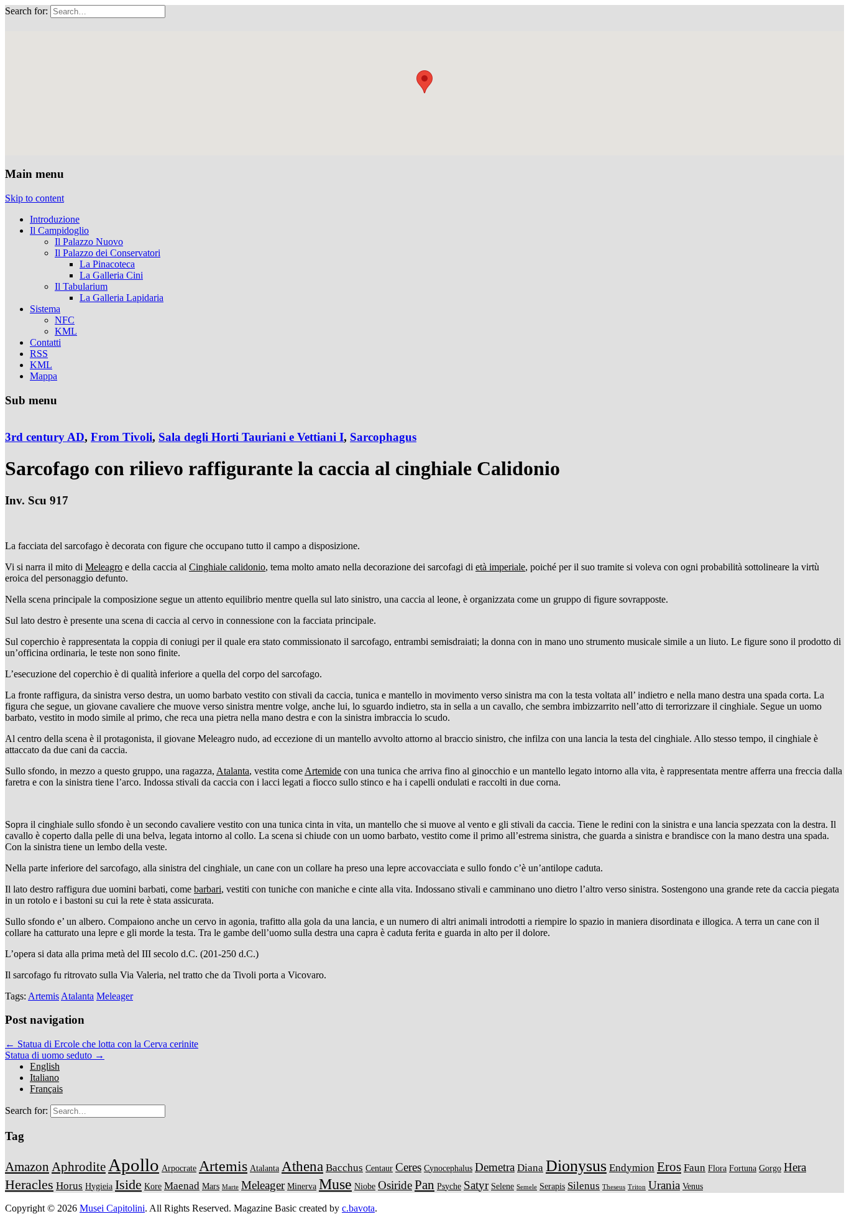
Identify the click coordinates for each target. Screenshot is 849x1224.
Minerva (301, 1186)
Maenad (182, 1186)
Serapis (552, 1186)
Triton (637, 1187)
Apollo (133, 1165)
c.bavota (358, 1208)
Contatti (45, 342)
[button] (424, 81)
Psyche (449, 1186)
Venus (692, 1186)
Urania (664, 1185)
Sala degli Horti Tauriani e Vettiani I (251, 436)
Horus (69, 1186)
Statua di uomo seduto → (54, 1055)
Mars (210, 1186)
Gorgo (770, 1168)
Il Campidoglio (59, 230)
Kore (153, 1186)
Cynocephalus (448, 1168)
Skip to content (34, 198)
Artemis (43, 996)
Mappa (43, 376)
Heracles (29, 1184)
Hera (795, 1167)
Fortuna (742, 1168)
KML (66, 331)
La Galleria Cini (111, 275)
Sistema (45, 309)
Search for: (26, 11)
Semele (526, 1187)
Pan (424, 1184)
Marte (230, 1187)
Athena (302, 1166)
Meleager (114, 996)
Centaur (379, 1168)
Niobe (364, 1186)
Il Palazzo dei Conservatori (107, 253)
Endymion (631, 1168)
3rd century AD (45, 436)
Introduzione (55, 219)
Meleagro (103, 567)
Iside (128, 1184)
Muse (335, 1183)
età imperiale (500, 567)
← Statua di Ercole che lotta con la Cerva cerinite (101, 1044)
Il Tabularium (81, 286)
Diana (530, 1168)
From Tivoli (121, 436)
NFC (65, 320)
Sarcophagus (383, 436)
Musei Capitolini (112, 1208)
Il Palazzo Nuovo (89, 241)
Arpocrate (179, 1168)
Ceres (408, 1167)
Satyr (476, 1185)
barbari (207, 889)
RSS (39, 353)
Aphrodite (79, 1166)
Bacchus (344, 1168)
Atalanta (232, 771)
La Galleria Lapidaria (121, 297)
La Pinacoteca (107, 264)
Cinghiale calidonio (227, 567)
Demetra (495, 1167)
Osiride (395, 1185)
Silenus (583, 1186)
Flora (717, 1168)
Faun (694, 1168)
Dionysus (576, 1166)
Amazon (27, 1166)
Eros (669, 1166)
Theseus (613, 1187)
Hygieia (98, 1186)
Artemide (323, 771)
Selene (502, 1186)
